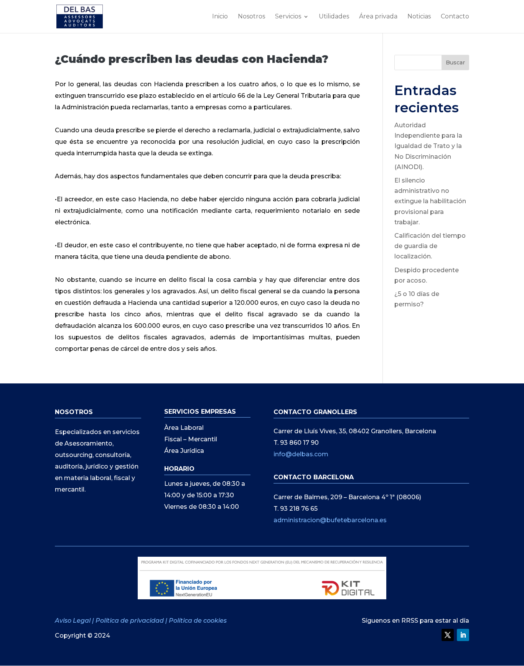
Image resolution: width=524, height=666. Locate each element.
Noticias (419, 17)
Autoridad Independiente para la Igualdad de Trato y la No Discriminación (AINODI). (428, 146)
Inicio (220, 17)
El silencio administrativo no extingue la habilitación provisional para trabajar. (430, 201)
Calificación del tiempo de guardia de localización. (430, 246)
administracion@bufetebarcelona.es (330, 520)
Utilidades (334, 17)
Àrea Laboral (184, 428)
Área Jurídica (184, 451)
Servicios (288, 17)
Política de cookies (198, 620)
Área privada (378, 17)
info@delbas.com (301, 454)
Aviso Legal (73, 620)
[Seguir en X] (448, 635)
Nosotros (251, 17)
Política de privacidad (130, 620)
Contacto (455, 17)
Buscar (455, 62)
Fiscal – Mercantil (190, 440)
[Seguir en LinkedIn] (463, 635)
